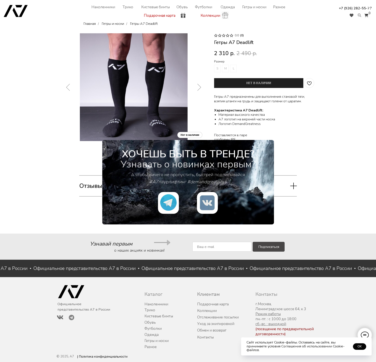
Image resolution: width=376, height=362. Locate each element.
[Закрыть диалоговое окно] (369, 7)
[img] (207, 203)
